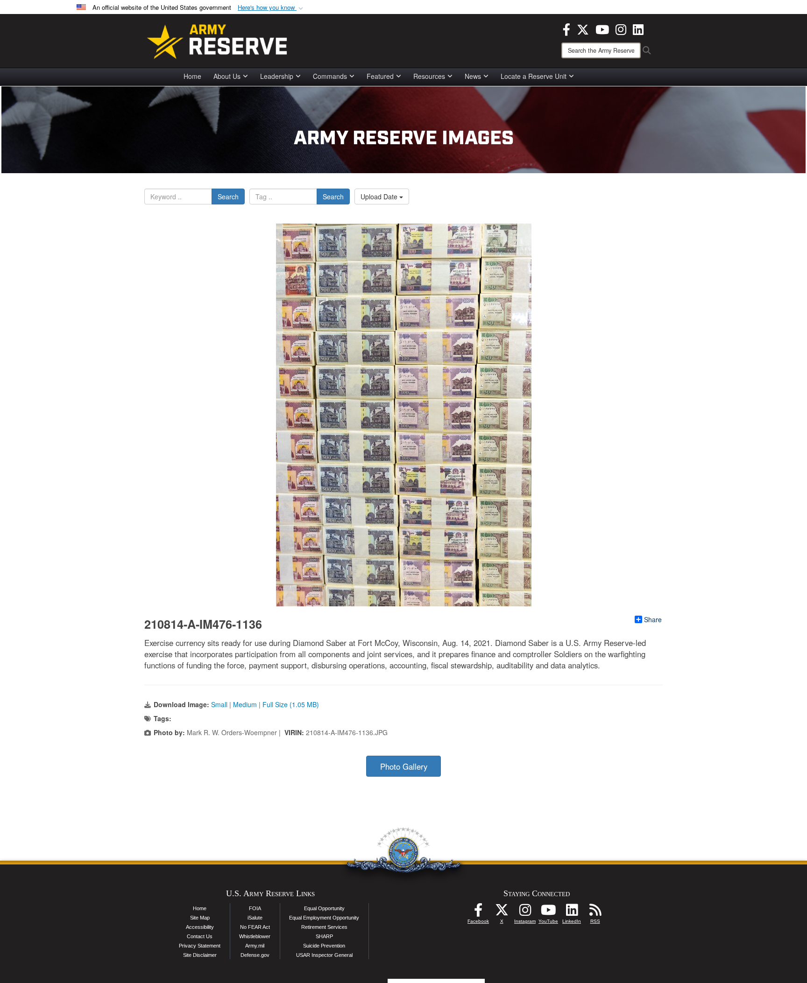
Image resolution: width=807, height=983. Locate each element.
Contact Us (199, 936)
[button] (271, 8)
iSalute (255, 917)
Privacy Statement (199, 945)
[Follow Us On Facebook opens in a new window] (478, 912)
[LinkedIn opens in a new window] (638, 28)
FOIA (255, 908)
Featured (380, 76)
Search (228, 196)
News (473, 76)
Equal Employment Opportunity (324, 917)
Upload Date (380, 196)
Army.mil (254, 945)
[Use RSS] (595, 912)
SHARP (324, 936)
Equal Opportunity (324, 908)
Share (653, 619)
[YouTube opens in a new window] (602, 28)
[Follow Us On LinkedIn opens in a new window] (571, 912)
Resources (429, 76)
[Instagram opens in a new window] (621, 28)
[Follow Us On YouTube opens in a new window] (548, 912)
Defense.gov (255, 955)
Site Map (200, 917)
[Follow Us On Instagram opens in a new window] (525, 912)
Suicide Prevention (324, 945)
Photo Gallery (403, 766)
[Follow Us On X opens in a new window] (501, 912)
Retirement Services (324, 927)
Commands (330, 76)
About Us (227, 76)
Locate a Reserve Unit (533, 76)
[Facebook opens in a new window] (566, 28)
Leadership (276, 76)
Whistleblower (254, 936)
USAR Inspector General (324, 955)
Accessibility (200, 927)
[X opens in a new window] (583, 28)
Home (192, 76)
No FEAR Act (255, 927)
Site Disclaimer (200, 955)
